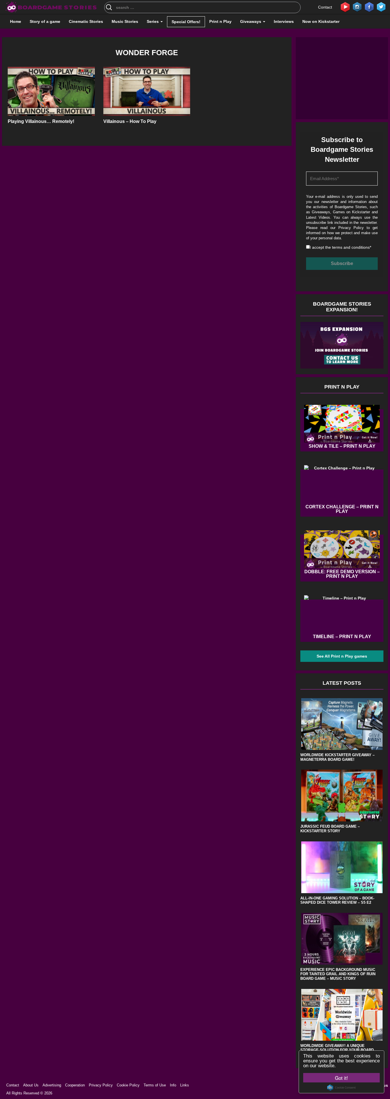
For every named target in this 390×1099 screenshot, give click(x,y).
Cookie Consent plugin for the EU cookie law (341, 1087)
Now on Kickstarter (320, 21)
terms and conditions (351, 247)
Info (173, 1085)
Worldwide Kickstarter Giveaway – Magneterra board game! (337, 757)
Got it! (341, 1077)
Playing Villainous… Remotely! (41, 121)
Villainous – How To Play (129, 121)
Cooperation (75, 1085)
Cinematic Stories (86, 21)
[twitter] (381, 6)
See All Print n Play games (342, 656)
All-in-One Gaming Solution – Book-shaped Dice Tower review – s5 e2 (337, 900)
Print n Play (220, 21)
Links (184, 1085)
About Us (31, 1085)
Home (15, 21)
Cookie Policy (128, 1085)
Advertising (52, 1085)
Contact (325, 7)
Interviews (284, 21)
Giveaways (251, 21)
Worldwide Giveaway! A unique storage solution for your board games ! (337, 1050)
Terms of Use (155, 1085)
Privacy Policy (351, 228)
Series (153, 21)
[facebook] (369, 6)
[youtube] (345, 6)
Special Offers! (186, 21)
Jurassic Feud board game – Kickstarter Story (330, 828)
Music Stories (125, 21)
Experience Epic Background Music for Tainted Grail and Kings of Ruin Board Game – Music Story (337, 974)
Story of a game (45, 21)
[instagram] (357, 6)
